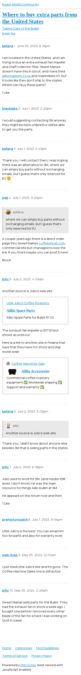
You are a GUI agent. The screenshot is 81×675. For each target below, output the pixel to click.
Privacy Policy (42, 656)
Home (6, 648)
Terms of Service (15, 656)
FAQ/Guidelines (47, 648)
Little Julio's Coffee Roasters (27, 303)
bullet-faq (8, 33)
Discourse (28, 665)
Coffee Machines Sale (28, 363)
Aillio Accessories (35, 371)
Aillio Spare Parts (20, 310)
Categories (23, 648)
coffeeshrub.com (52, 243)
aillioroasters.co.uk (16, 76)
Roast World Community (20, 4)
